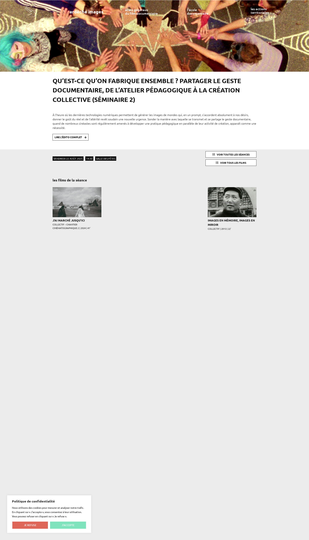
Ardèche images (86, 11)
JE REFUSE (30, 525)
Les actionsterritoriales (260, 10)
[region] (49, 514)
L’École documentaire (197, 11)
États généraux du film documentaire (141, 11)
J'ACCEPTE (68, 525)
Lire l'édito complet (69, 137)
